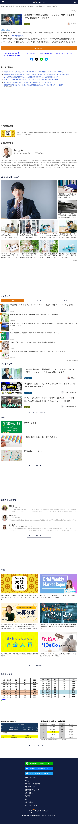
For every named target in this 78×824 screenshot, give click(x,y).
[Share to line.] (41, 59)
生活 (10, 6)
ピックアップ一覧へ (39, 412)
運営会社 (27, 781)
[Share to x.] (36, 59)
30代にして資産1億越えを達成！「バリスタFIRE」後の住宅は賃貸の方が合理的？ (32, 79)
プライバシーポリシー (31, 787)
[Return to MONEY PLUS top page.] (39, 2)
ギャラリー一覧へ (39, 745)
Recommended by (69, 261)
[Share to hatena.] (46, 59)
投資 (3, 29)
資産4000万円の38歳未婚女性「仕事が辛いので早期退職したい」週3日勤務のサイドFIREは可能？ (37, 74)
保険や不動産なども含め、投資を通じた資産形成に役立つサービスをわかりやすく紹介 (33, 85)
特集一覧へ (39, 466)
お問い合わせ (29, 793)
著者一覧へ (39, 536)
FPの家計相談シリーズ (19, 35)
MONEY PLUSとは (30, 778)
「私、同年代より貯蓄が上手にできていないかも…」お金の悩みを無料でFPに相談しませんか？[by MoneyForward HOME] (38, 54)
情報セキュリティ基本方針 (33, 784)
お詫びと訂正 (29, 802)
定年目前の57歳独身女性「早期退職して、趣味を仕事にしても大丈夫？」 (29, 82)
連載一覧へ (39, 665)
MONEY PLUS (4, 6)
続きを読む (39, 48)
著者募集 (27, 796)
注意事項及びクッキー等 (32, 790)
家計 (8, 29)
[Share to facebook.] (31, 59)
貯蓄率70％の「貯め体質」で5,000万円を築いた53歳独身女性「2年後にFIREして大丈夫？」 (35, 72)
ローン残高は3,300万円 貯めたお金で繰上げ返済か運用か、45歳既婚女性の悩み (31, 77)
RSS (26, 799)
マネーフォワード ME (31, 805)
